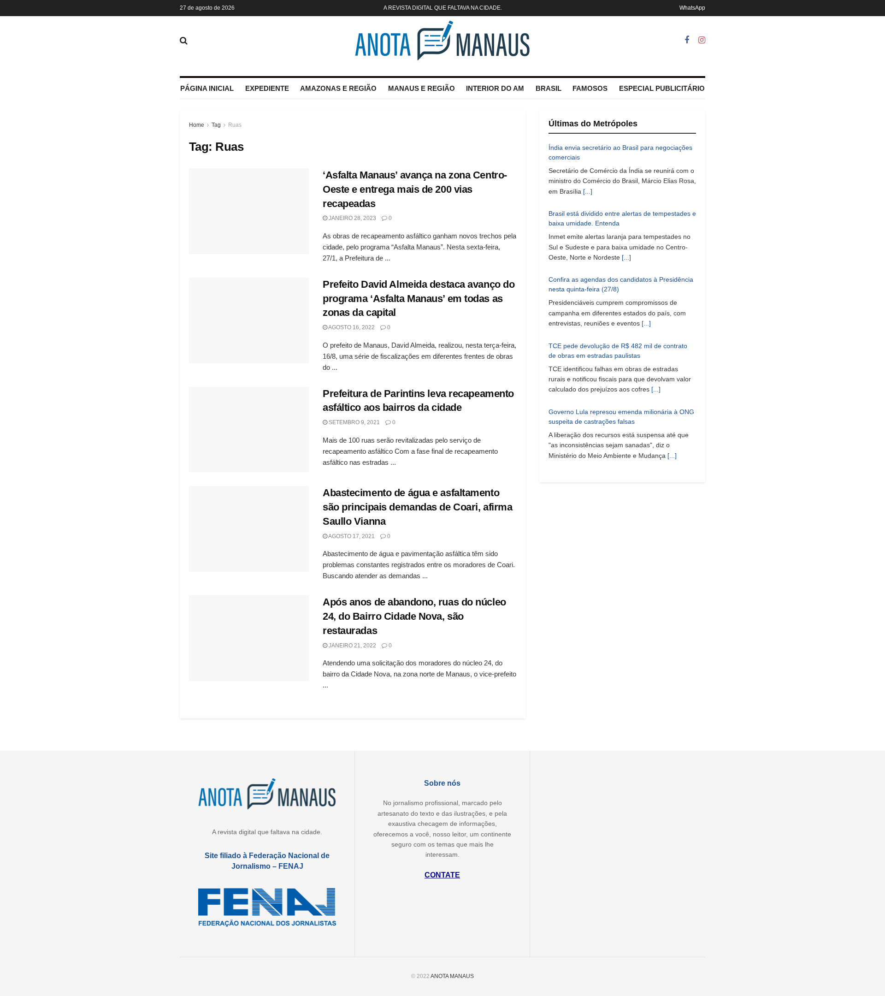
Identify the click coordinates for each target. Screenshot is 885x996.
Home (196, 125)
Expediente (267, 88)
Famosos (590, 88)
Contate (442, 875)
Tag (216, 125)
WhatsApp (692, 8)
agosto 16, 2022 (351, 327)
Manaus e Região (421, 88)
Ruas (235, 125)
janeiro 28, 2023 (351, 218)
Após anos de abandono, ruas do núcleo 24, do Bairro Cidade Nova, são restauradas (414, 616)
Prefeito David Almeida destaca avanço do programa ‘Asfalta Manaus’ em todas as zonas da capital (418, 299)
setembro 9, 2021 (353, 422)
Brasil (548, 88)
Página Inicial (207, 88)
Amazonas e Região (338, 88)
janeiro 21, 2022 (351, 645)
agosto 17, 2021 (351, 536)
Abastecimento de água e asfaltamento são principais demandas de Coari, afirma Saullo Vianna (417, 507)
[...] (587, 191)
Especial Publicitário (662, 88)
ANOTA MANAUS (452, 976)
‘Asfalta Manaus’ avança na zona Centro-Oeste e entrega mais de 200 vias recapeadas (415, 189)
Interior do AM (495, 88)
